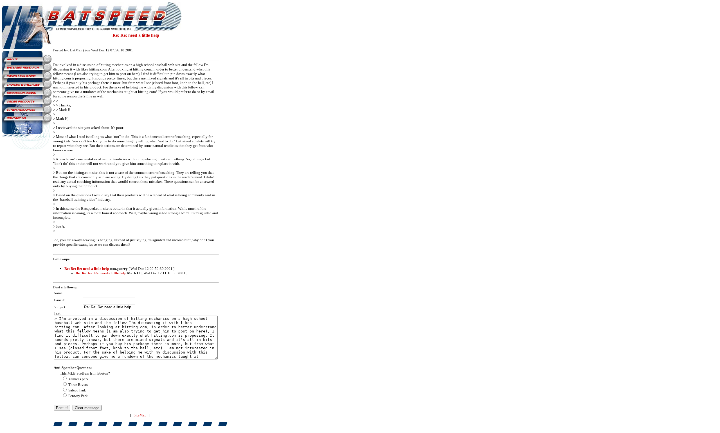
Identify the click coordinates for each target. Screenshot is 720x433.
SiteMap (140, 415)
